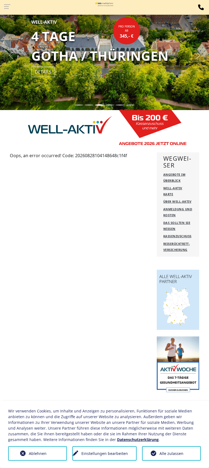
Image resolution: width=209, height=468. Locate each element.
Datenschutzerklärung (138, 439)
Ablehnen (38, 453)
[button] (11, 55)
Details (43, 72)
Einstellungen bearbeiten (104, 453)
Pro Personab (126, 32)
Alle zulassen (171, 453)
